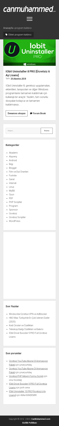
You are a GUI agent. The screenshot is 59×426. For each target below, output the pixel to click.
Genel (11, 179)
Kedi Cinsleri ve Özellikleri (21, 325)
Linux (11, 187)
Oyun (11, 194)
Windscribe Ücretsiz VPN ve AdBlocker (28, 314)
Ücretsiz (13, 213)
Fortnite (13, 175)
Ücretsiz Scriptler (17, 217)
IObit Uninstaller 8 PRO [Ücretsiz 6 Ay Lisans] (29, 52)
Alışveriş (13, 156)
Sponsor (13, 209)
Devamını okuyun (18, 114)
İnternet (12, 183)
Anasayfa (8, 28)
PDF (11, 198)
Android (13, 160)
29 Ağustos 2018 (18, 78)
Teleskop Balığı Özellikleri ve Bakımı (26, 329)
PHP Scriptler (15, 202)
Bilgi (11, 164)
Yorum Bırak (39, 113)
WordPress (14, 221)
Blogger (13, 168)
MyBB (12, 190)
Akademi (13, 152)
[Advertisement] (29, 265)
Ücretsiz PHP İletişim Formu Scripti (26, 376)
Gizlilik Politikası (29, 423)
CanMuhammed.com (40, 419)
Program (13, 206)
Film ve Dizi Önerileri (18, 171)
